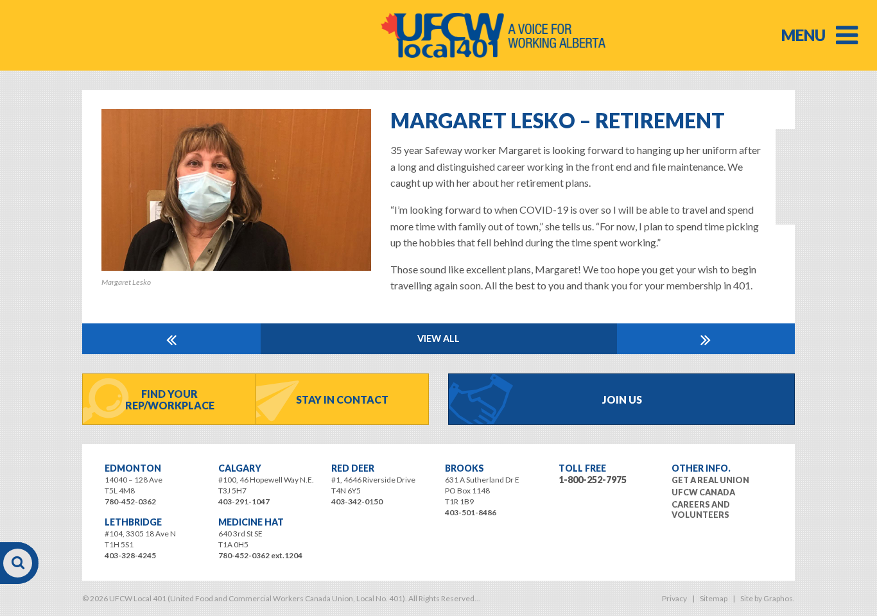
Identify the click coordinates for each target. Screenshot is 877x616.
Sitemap (713, 598)
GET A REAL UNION (710, 480)
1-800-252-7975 (593, 479)
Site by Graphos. (767, 598)
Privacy (674, 598)
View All (438, 338)
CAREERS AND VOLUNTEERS (701, 509)
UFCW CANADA (703, 492)
